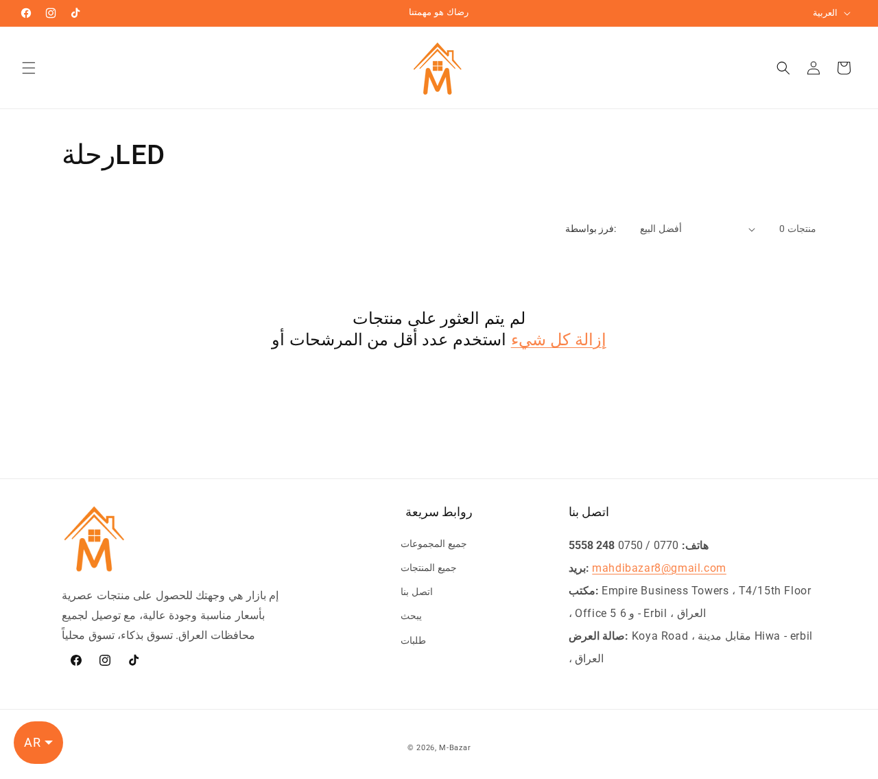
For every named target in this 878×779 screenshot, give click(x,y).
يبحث (411, 615)
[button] (29, 68)
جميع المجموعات (434, 543)
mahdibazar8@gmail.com (659, 567)
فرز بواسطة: (590, 228)
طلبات (413, 640)
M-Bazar (455, 747)
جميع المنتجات (429, 567)
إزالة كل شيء (558, 339)
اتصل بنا (417, 591)
